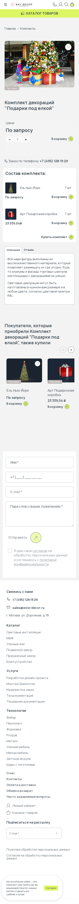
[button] (71, 350)
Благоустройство (19, 661)
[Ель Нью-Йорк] (24, 370)
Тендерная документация (25, 701)
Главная (10, 29)
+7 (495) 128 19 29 (54, 161)
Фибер (11, 717)
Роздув (11, 735)
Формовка (13, 729)
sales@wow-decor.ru (28, 608)
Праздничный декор (21, 655)
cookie (27, 881)
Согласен (51, 888)
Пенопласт (14, 723)
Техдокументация (19, 695)
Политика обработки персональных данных (38, 849)
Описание (13, 250)
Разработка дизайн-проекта (27, 677)
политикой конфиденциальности (35, 562)
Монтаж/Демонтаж (20, 683)
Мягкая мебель (17, 752)
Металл (12, 741)
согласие (40, 551)
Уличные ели (15, 644)
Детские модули (18, 758)
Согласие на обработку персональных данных (34, 857)
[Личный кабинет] (61, 5)
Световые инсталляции (23, 632)
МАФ (9, 638)
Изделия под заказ (20, 689)
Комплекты (27, 29)
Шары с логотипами (20, 764)
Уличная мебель (18, 746)
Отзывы (29, 249)
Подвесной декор (19, 649)
